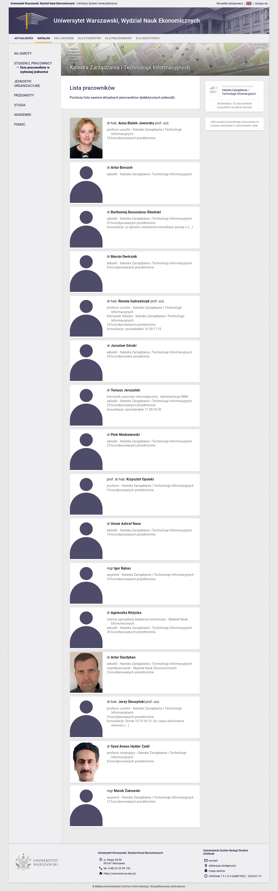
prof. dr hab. (130, 479)
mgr (119, 568)
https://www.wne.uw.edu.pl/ (120, 873)
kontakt (213, 860)
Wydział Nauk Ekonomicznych (155, 668)
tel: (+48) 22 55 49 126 (117, 868)
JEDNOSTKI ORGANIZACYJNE (27, 83)
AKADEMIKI (22, 115)
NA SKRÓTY (22, 54)
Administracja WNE (174, 397)
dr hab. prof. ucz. (138, 123)
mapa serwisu (217, 870)
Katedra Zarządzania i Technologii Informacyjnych (130, 67)
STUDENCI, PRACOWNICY (33, 63)
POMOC (19, 124)
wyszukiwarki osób (247, 125)
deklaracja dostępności (222, 865)
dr (119, 167)
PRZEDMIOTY (24, 95)
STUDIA (19, 105)
